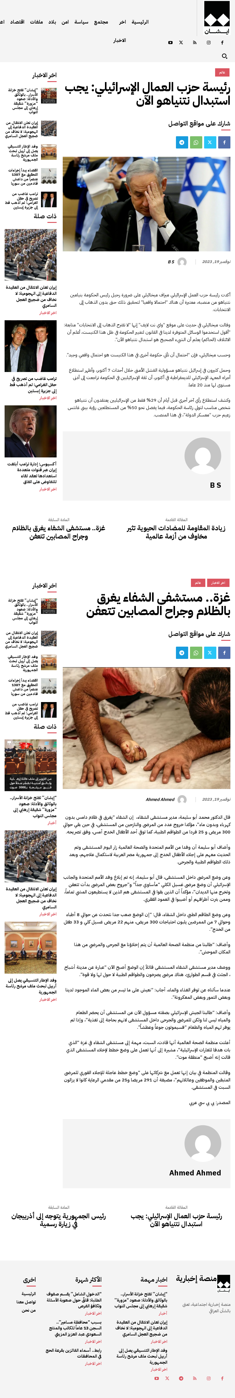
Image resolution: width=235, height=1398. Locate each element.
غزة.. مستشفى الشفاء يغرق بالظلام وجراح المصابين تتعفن (58, 532)
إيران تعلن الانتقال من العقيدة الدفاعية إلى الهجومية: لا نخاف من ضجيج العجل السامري (21, 129)
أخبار (163, 1313)
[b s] (182, 262)
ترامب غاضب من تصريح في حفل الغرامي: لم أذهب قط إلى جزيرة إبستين (21, 200)
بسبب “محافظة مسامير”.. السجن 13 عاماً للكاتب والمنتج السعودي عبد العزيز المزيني (75, 1328)
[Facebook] (222, 43)
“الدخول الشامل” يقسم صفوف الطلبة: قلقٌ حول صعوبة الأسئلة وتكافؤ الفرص (74, 1300)
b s (171, 262)
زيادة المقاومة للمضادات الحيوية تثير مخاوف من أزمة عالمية (176, 532)
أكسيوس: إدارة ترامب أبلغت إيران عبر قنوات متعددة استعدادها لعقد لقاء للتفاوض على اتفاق (32, 473)
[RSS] (194, 43)
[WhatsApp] (196, 142)
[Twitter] (181, 43)
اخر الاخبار (48, 313)
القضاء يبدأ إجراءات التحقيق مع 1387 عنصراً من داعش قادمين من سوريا (23, 176)
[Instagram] (208, 43)
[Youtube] (170, 43)
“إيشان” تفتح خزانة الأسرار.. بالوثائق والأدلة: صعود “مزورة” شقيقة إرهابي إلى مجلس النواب (23, 101)
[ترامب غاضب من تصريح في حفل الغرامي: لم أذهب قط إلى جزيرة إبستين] (49, 199)
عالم (222, 72)
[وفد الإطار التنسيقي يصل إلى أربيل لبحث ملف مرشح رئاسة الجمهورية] (49, 152)
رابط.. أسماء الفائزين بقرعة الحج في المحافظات (74, 1353)
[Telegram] (182, 142)
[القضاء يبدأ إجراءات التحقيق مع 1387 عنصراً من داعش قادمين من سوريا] (49, 176)
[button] (224, 56)
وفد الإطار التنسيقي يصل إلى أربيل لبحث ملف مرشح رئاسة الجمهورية (23, 153)
